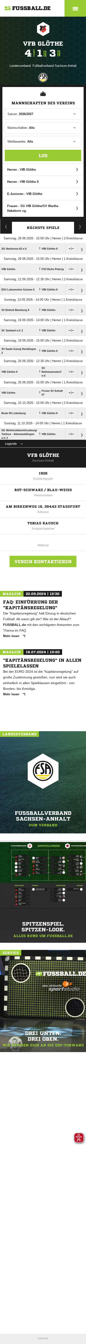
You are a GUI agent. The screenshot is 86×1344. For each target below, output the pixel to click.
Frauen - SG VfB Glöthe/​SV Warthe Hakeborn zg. (32, 208)
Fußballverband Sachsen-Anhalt (54, 66)
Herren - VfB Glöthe (21, 169)
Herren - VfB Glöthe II (23, 182)
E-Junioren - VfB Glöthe (24, 194)
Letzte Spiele (80, 226)
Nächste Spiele (43, 227)
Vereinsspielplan (6, 226)
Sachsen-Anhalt (43, 460)
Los (43, 155)
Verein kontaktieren (43, 561)
